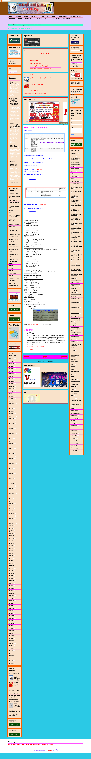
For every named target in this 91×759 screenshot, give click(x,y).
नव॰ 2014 (11, 361)
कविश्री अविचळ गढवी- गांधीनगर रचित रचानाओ (76, 205)
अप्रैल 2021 (11, 553)
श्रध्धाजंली (73, 423)
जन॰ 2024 (11, 625)
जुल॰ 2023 (11, 615)
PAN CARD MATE (13, 285)
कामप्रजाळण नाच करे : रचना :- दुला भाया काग (14, 689)
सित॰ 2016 (11, 416)
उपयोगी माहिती (74, 176)
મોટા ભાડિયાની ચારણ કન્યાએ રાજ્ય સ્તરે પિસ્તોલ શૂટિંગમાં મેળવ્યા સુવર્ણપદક (30, 744)
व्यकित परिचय (74, 415)
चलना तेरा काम (13, 83)
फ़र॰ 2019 (11, 488)
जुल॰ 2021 (11, 560)
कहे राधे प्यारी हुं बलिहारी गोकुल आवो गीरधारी (14, 715)
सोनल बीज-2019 (74, 445)
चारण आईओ (26, 16)
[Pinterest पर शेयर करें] (50, 324)
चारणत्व (11, 123)
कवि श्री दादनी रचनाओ (76, 191)
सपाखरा (72, 428)
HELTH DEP (12, 283)
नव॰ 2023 (11, 620)
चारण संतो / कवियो (34, 16)
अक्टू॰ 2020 (11, 538)
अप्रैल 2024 (11, 630)
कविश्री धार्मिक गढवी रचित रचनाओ (75, 237)
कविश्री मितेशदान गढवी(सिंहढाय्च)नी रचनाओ (76, 240)
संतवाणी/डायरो (74, 425)
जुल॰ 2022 (11, 588)
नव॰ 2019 (11, 510)
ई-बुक (42, 16)
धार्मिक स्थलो (73, 359)
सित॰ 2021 (11, 565)
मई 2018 (11, 466)
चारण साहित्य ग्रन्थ (75, 316)
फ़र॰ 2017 (11, 428)
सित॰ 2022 (11, 593)
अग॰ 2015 (11, 383)
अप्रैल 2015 (11, 373)
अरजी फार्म (20, 18)
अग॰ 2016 (11, 413)
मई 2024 (11, 633)
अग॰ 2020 (11, 533)
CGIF (10, 212)
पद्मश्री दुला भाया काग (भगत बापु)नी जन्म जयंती (40, 78)
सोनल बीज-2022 (74, 448)
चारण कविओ (73, 288)
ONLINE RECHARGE (14, 249)
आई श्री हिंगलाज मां (75, 162)
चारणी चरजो (73, 339)
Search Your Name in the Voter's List (14, 216)
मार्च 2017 (11, 431)
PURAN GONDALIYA (14, 234)
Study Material (66, 18)
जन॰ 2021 (11, 545)
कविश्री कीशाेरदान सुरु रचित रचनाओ (76, 215)
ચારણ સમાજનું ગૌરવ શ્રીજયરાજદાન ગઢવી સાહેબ (15, 126)
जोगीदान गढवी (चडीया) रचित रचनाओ (76, 345)
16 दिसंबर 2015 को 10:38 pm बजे (35, 346)
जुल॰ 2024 (11, 635)
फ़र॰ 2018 (11, 458)
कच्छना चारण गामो (75, 181)
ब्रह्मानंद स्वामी (74, 379)
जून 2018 (11, 468)
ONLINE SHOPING (13, 236)
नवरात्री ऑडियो (74, 361)
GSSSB (11, 275)
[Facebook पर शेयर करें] (49, 324)
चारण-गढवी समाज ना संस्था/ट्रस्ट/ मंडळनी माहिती (75, 320)
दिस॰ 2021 (11, 573)
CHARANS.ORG (13, 200)
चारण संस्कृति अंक (75, 302)
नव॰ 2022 (11, 598)
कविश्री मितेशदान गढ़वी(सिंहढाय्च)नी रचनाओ (76, 245)
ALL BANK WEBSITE (14, 254)
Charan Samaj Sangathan (14, 99)
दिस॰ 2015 (11, 393)
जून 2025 (11, 650)
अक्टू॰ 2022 (11, 595)
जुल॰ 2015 (11, 381)
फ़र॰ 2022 (11, 578)
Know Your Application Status (14, 223)
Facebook (11, 242)
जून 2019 (11, 498)
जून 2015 (11, 378)
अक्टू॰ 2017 (11, 448)
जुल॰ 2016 (11, 411)
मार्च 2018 (11, 461)
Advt (72, 453)
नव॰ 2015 (11, 391)
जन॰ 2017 (11, 426)
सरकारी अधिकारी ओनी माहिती (75, 16)
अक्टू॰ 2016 (11, 418)
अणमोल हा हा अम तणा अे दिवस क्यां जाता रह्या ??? (14, 710)
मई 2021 (11, 555)
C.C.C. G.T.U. (12, 251)
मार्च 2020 (11, 521)
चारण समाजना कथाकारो (76, 310)
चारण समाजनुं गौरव (75, 313)
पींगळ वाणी (73, 366)
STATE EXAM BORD (14, 247)
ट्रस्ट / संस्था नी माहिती (62, 16)
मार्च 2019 (11, 491)
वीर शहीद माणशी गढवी (75, 413)
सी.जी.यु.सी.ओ (74, 435)
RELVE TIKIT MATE (14, 259)
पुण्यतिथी (72, 369)
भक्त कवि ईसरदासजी (75, 381)
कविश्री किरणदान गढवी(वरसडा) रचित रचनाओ (75, 211)
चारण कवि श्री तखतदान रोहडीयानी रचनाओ (76, 281)
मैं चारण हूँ (12, 82)
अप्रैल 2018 (11, 463)
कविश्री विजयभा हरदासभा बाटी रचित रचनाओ (76, 254)
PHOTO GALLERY (28, 21)
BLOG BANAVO (13, 244)
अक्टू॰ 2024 (11, 643)
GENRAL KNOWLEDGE (14, 21)
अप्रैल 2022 (11, 580)
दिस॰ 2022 (11, 600)
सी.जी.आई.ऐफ (74, 433)
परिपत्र (72, 364)
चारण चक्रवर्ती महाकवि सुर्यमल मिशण (76, 295)
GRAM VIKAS (12, 273)
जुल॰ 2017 (11, 441)
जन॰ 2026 (11, 658)
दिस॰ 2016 (11, 423)
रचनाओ (72, 395)
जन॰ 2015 (11, 366)
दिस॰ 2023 (11, 623)
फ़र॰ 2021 (11, 548)
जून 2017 (11, 438)
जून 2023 (11, 613)
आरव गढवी (73, 171)
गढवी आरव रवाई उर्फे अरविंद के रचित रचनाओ (76, 270)
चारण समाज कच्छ (74, 305)
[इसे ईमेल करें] (45, 324)
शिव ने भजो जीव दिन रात (29, 75)
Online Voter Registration (12, 227)
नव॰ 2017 (11, 451)
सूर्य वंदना (73, 438)
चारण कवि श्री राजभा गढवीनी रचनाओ (75, 285)
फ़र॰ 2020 (11, 518)
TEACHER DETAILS (55, 18)
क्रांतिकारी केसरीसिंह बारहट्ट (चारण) (75, 266)
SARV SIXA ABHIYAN (14, 278)
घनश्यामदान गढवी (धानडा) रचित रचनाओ (76, 275)
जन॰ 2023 (11, 603)
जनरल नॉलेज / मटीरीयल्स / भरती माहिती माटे (40, 58)
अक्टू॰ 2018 (11, 478)
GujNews (12, 161)
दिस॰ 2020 (11, 543)
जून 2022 (11, 585)
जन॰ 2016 (11, 396)
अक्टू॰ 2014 (11, 358)
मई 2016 (11, 406)
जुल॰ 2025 (11, 653)
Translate (75, 66)
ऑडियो (48, 16)
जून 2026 (11, 660)
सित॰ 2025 (11, 655)
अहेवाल (72, 156)
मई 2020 (11, 525)
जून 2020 (11, 528)
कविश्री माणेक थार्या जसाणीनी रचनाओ (75, 201)
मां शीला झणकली (13, 146)
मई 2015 (11, 376)
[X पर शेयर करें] (48, 324)
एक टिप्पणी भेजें (29, 350)
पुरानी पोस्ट (64, 357)
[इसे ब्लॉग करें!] (47, 324)
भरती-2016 (73, 386)
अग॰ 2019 (11, 503)
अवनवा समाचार (74, 153)
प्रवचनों (72, 376)
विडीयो (53, 16)
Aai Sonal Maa (14, 182)
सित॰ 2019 (11, 506)
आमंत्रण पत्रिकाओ (75, 168)
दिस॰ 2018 (11, 483)
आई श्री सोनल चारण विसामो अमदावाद (75, 159)
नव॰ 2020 (11, 540)
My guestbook (12, 63)
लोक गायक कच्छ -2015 (76, 404)
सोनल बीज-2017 (74, 443)
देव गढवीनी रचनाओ (75, 353)
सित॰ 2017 (11, 446)
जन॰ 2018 (11, 456)
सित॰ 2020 (11, 535)
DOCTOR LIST (28, 18)
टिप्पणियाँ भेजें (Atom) (48, 361)
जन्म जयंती (73, 341)
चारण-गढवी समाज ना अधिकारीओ (75, 324)
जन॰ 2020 (11, 516)
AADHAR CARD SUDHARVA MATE (13, 231)
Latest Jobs (45, 21)
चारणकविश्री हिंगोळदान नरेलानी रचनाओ (76, 333)
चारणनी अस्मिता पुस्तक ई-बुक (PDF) (17, 705)
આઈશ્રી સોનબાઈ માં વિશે (36, 84)
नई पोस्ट (26, 357)
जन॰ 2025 (11, 645)
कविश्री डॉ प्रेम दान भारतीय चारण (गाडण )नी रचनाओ (76, 228)
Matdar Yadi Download (12, 219)
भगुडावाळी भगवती (74, 384)
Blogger (50, 750)
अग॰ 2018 (11, 473)
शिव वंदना (73, 420)
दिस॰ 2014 (11, 363)
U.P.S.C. (11, 265)
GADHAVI (11, 210)
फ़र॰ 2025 (11, 648)
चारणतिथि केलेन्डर (75, 336)
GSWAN (11, 270)
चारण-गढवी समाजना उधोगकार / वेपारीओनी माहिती (75, 329)
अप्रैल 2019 (11, 493)
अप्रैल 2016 (11, 403)
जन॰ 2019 (11, 486)
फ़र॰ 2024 (11, 628)
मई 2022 (11, 583)
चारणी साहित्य (18, 16)
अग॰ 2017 (11, 443)
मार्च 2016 (11, 401)
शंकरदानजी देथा (74, 418)
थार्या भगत (73, 350)
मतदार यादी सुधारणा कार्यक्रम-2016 (75, 392)
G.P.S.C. (11, 268)
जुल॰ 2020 (11, 530)
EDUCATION (12, 280)
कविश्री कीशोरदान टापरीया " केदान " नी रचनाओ (75, 219)
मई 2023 (11, 610)
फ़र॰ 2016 (11, 398)
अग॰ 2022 (11, 590)
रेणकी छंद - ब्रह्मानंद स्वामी (14, 693)
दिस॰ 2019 (11, 513)
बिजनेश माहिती (12, 18)
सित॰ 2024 (11, 640)
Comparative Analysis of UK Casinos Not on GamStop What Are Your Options (15, 103)
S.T (10, 256)
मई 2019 (11, 496)
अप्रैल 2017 (11, 433)
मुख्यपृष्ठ (10, 16)
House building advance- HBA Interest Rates (14, 164)
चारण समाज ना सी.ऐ (75, 307)
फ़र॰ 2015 (11, 368)
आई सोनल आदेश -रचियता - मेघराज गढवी (33, 90)
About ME (37, 21)
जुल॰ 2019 (11, 501)
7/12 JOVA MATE (13, 193)
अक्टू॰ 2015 (11, 388)
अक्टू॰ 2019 (11, 508)
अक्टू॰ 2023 (11, 618)
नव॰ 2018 (11, 481)
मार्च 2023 (11, 605)
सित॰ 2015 (11, 386)
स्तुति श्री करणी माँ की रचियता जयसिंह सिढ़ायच (35, 93)
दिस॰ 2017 (11, 453)
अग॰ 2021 (11, 563)
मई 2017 (11, 436)
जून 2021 (11, 558)
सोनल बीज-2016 (74, 440)
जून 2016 (11, 408)
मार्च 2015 (11, 371)
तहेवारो (72, 348)
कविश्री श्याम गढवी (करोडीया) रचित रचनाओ (76, 258)
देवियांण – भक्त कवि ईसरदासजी (75, 356)
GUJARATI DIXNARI (14, 239)
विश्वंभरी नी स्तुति (74, 410)
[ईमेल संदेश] (43, 324)
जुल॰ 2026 (11, 663)
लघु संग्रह (73, 398)
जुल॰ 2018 (11, 471)
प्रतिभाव (72, 374)
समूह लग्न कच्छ (74, 430)
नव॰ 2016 (11, 421)
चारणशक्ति (12, 145)
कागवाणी (72, 263)
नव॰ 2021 (11, 570)
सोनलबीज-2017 (74, 450)
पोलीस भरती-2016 (75, 371)
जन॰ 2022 (11, 575)
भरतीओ (72, 389)
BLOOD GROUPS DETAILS (41, 18)
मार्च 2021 (11, 550)
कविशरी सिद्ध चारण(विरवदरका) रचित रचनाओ (76, 196)
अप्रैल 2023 (11, 608)
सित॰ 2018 (11, 476)
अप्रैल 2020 (11, 523)
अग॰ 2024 (11, 638)
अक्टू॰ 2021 (11, 568)
